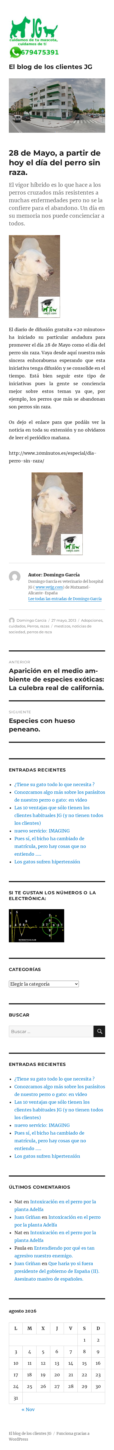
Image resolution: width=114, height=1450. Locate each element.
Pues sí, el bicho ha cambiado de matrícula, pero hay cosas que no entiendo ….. (50, 846)
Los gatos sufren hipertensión (47, 861)
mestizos (62, 626)
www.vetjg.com (49, 587)
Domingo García (31, 620)
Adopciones (91, 620)
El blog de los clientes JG (50, 67)
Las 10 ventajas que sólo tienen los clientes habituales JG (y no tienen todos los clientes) (58, 815)
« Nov (28, 1409)
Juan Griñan (27, 1217)
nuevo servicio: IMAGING (42, 831)
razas (44, 626)
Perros (32, 626)
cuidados (17, 626)
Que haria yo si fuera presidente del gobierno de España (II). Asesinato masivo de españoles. (56, 1271)
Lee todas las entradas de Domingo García (65, 599)
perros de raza (39, 632)
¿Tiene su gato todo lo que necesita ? (54, 784)
